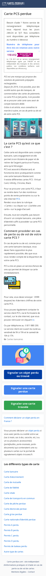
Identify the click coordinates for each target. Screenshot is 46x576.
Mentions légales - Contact (23, 571)
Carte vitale (9, 493)
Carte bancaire (11, 471)
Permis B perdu (11, 530)
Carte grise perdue (13, 514)
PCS (18, 198)
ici (33, 319)
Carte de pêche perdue (15, 503)
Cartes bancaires (15, 339)
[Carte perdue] (18, 4)
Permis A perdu (11, 524)
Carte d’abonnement (14, 476)
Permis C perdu (11, 535)
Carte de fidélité (11, 487)
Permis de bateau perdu (15, 546)
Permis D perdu (11, 540)
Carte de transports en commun (19, 498)
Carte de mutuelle (12, 482)
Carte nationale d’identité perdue (20, 519)
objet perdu (33, 430)
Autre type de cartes (13, 551)
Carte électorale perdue (15, 508)
